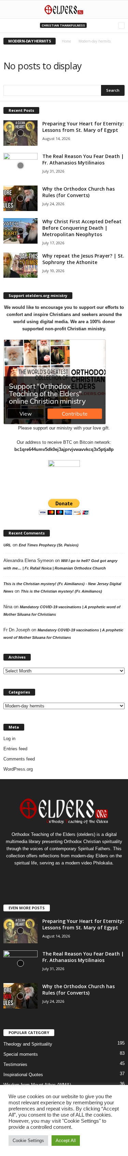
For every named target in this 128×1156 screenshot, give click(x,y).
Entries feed (15, 748)
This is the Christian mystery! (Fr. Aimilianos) (61, 591)
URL (7, 545)
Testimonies (15, 1064)
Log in (9, 738)
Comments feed (19, 758)
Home (66, 41)
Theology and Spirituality (27, 1044)
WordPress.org (18, 769)
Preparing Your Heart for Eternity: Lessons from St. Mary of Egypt (83, 126)
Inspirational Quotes (23, 1074)
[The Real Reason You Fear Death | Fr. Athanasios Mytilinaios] (20, 165)
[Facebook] (51, 876)
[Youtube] (78, 876)
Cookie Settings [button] (28, 1140)
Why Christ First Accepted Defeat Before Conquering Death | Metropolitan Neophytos (82, 228)
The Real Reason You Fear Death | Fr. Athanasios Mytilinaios (83, 159)
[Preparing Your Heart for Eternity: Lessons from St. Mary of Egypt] (20, 133)
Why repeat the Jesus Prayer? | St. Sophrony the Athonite (83, 258)
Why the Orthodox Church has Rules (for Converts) (78, 192)
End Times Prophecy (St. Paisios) (49, 545)
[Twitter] (65, 876)
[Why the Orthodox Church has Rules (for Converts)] (20, 198)
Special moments (20, 1054)
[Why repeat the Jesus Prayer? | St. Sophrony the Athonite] (20, 265)
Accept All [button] (66, 1140)
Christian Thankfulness (63, 25)
